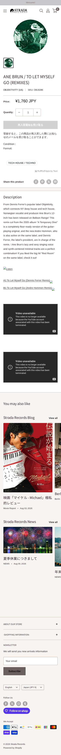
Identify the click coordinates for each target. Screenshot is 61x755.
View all (53, 418)
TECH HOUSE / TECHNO (22, 163)
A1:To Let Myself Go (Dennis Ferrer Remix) (26, 280)
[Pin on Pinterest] (42, 181)
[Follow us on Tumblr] (25, 703)
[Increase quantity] (37, 112)
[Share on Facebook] (36, 181)
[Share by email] (55, 181)
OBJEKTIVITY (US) (13, 90)
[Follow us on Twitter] (12, 703)
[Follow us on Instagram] (18, 703)
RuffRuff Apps (43, 171)
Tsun (55, 171)
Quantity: (8, 112)
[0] (55, 11)
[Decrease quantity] (19, 112)
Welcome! (30, 2)
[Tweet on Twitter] (48, 181)
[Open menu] (5, 11)
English (8, 687)
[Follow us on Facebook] (5, 703)
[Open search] (41, 11)
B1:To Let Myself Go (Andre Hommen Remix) (27, 287)
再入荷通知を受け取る (30, 124)
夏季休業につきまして (20, 558)
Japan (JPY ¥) (29, 687)
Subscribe (14, 671)
